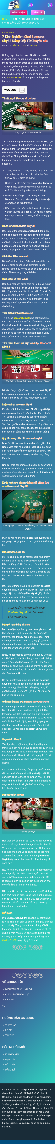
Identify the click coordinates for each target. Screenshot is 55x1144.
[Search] (50, 5)
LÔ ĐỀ (8, 1030)
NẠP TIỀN (10, 1059)
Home (5, 19)
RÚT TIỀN (10, 1064)
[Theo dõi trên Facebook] (14, 975)
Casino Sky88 (9, 940)
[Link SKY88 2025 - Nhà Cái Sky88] (14, 5)
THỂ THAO (10, 1025)
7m (4, 1006)
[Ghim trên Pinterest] (35, 947)
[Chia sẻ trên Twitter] (24, 947)
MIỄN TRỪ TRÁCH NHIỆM (18, 989)
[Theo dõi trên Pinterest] (30, 975)
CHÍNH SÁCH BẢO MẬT (17, 994)
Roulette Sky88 (17, 612)
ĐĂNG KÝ (10, 1069)
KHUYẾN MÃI (12, 1054)
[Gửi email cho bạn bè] (30, 947)
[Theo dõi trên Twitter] (19, 975)
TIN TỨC (9, 1035)
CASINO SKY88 (8, 33)
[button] (30, 5)
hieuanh (34, 45)
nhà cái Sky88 (14, 77)
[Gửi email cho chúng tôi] (24, 975)
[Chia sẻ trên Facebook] (19, 947)
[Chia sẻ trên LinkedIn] (40, 947)
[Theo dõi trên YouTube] (40, 975)
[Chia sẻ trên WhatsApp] (14, 947)
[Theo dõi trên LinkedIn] (35, 975)
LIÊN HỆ (9, 999)
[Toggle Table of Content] (20, 90)
